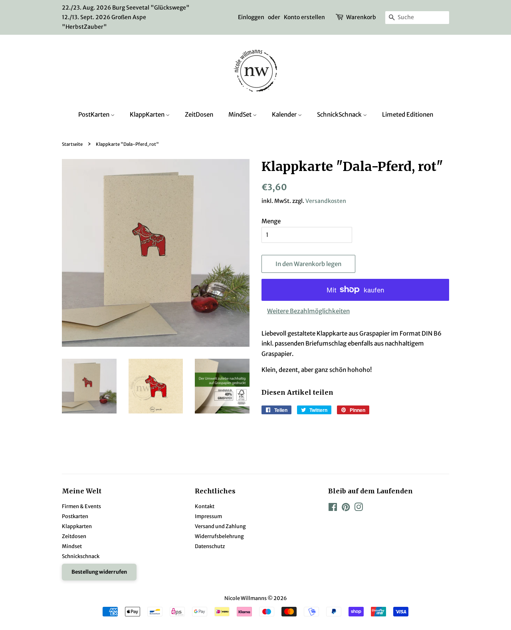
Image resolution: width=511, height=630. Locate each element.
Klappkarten (77, 526)
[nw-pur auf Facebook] (332, 508)
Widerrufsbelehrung (219, 536)
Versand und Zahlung (220, 526)
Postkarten (75, 516)
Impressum (208, 516)
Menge (271, 221)
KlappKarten (148, 114)
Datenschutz (210, 546)
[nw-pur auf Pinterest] (345, 508)
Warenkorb (361, 17)
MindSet (240, 114)
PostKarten (94, 114)
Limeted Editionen (407, 114)
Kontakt (204, 506)
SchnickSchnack (340, 114)
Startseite (72, 144)
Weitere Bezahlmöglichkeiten (308, 311)
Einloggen (251, 17)
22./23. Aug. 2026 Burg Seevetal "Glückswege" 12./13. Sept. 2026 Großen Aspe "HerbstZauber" (126, 17)
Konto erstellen (304, 17)
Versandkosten (325, 201)
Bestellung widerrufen (99, 571)
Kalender (285, 114)
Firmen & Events (81, 506)
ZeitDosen (199, 114)
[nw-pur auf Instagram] (358, 508)
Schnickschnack (80, 556)
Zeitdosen (74, 536)
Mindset (72, 546)
